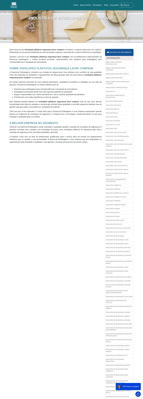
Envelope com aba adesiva (115, 154)
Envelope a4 (110, 91)
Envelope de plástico (114, 224)
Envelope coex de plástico (116, 132)
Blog (106, 5)
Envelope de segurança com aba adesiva (118, 286)
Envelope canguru (113, 121)
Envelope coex (111, 128)
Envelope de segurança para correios (117, 376)
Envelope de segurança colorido (119, 277)
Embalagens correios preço (117, 87)
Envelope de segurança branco (118, 251)
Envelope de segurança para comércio (117, 370)
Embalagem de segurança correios (115, 69)
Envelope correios (113, 201)
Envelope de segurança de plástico (116, 301)
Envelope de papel (113, 216)
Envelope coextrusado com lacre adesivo (119, 145)
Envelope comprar (113, 189)
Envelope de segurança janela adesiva (118, 350)
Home (76, 5)
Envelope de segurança (115, 236)
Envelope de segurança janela (118, 345)
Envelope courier (113, 208)
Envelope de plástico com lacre (118, 228)
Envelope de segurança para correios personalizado (117, 382)
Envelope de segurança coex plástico (117, 272)
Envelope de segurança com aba (118, 281)
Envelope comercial (113, 185)
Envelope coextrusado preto (117, 150)
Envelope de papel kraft (115, 220)
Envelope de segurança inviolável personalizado (119, 335)
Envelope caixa (111, 117)
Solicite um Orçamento (120, 52)
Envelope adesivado (113, 105)
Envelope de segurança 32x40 (117, 240)
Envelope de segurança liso (116, 355)
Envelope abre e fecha (114, 101)
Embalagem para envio (114, 78)
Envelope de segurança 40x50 (117, 244)
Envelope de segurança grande (118, 320)
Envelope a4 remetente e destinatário (115, 96)
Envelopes (97, 5)
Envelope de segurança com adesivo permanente (117, 292)
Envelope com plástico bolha (117, 169)
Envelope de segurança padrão (118, 365)
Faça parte (114, 5)
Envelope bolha (112, 113)
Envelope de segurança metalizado (115, 360)
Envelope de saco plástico (116, 232)
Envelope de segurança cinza (117, 267)
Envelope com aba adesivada (116, 158)
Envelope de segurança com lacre (119, 296)
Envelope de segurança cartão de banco (119, 262)
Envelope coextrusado (115, 140)
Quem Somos (85, 5)
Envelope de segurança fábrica (118, 316)
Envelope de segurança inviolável (119, 324)
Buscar (126, 5)
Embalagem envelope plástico (117, 74)
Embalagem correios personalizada (114, 63)
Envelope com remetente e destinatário (116, 180)
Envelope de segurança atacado (118, 247)
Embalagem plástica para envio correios (117, 83)
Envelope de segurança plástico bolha (118, 392)
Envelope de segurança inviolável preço (119, 341)
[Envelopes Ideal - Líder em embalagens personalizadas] (13, 5)
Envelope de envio (113, 212)
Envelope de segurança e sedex (118, 312)
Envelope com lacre (113, 162)
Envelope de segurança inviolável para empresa (119, 329)
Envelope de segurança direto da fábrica (119, 307)
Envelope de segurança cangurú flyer (118, 256)
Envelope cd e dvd (113, 125)
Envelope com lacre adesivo (117, 165)
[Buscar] (121, 5)
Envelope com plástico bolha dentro (117, 174)
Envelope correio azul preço (117, 193)
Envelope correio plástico (116, 197)
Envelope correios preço (116, 205)
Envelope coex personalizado (117, 136)
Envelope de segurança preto (117, 396)
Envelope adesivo (112, 109)
